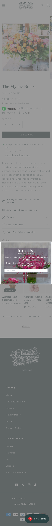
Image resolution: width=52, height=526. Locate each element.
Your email (7, 267)
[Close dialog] (50, 243)
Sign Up (26, 276)
